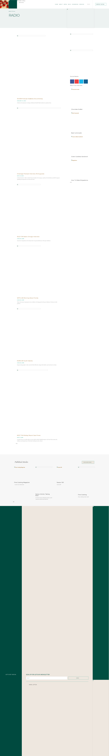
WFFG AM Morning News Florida (27, 298)
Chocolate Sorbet (76, 109)
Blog (69, 4)
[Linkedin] (13, 683)
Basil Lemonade (76, 133)
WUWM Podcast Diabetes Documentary (30, 98)
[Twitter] (8, 683)
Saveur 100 (60, 482)
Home (56, 4)
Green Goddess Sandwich (79, 156)
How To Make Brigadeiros (79, 180)
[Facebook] (13, 678)
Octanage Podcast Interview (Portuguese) (30, 173)
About (61, 4)
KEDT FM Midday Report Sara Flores (28, 435)
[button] (100, 4)
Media (65, 4)
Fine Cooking (82, 494)
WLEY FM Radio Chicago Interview (28, 236)
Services (81, 4)
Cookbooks (75, 4)
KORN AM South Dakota (25, 361)
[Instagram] (8, 678)
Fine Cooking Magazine (22, 482)
